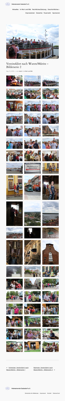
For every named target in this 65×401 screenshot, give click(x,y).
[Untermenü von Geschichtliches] (59, 9)
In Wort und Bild (28, 71)
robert (20, 71)
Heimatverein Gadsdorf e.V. (20, 4)
